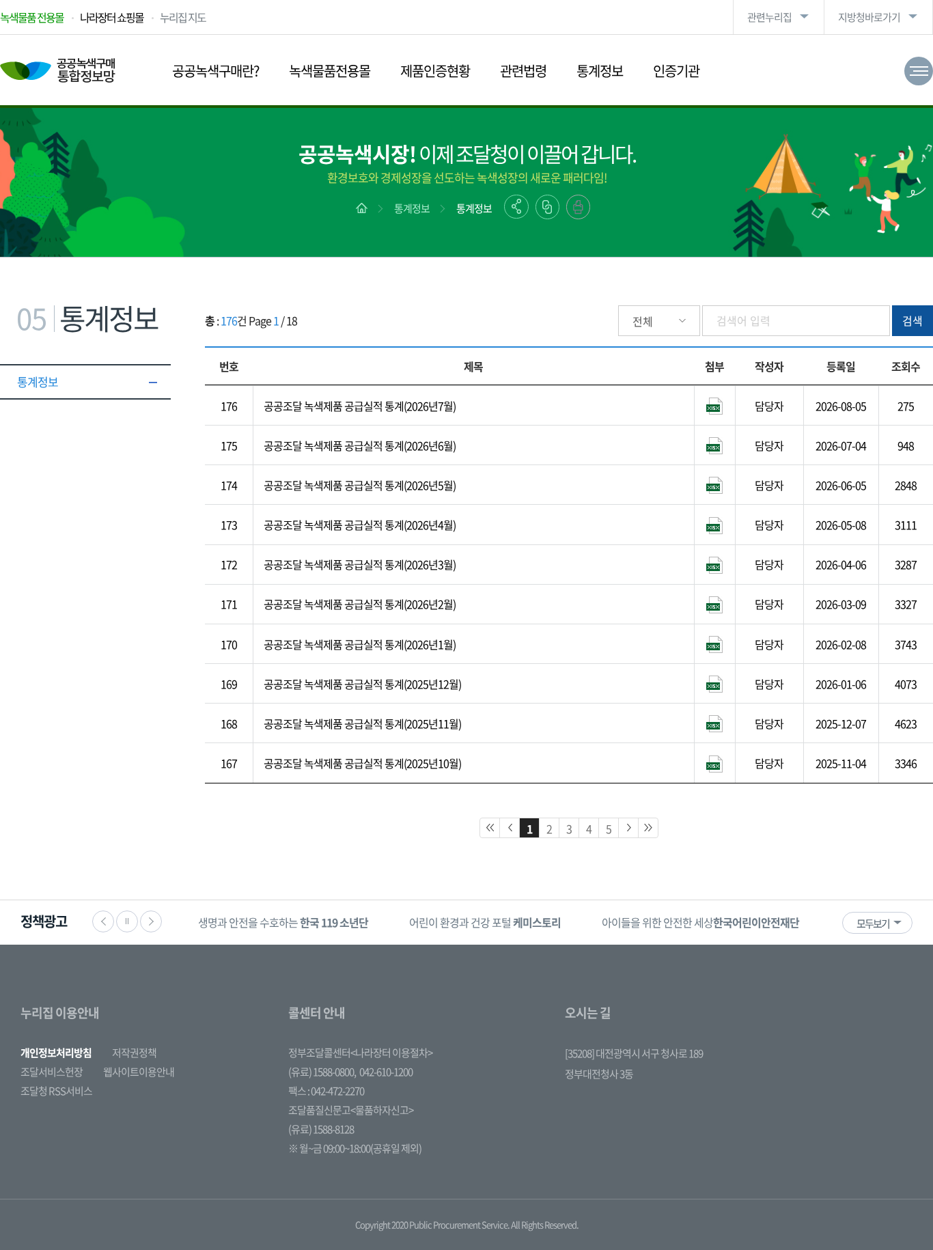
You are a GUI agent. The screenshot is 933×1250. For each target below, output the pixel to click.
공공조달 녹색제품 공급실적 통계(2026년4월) (360, 524)
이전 (103, 921)
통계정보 (599, 71)
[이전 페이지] (509, 828)
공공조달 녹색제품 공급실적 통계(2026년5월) (360, 485)
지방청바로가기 (869, 17)
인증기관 (676, 71)
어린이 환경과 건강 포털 (485, 922)
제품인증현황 (435, 71)
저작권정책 (134, 1052)
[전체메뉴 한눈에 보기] (918, 71)
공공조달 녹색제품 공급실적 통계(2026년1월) (360, 644)
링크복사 (547, 207)
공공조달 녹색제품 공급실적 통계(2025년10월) (362, 763)
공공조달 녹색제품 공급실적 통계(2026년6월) (360, 445)
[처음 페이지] (489, 828)
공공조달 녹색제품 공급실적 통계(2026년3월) (360, 564)
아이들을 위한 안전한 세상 (700, 922)
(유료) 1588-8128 (321, 1129)
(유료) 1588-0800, (322, 1071)
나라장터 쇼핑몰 (111, 17)
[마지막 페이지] (648, 828)
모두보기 (873, 923)
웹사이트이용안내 (138, 1071)
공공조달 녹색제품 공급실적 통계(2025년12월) (362, 684)
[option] (283, 922)
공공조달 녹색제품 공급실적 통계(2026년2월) (360, 604)
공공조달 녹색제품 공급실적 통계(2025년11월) (362, 723)
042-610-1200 (386, 1071)
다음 (151, 921)
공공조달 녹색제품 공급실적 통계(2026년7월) (360, 406)
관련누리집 (769, 17)
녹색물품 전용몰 (32, 17)
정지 (127, 921)
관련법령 (523, 71)
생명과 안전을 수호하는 (283, 922)
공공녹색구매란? (215, 71)
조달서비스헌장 (51, 1071)
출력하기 (578, 207)
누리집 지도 (183, 17)
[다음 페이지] (628, 828)
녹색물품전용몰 (329, 71)
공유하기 (516, 207)
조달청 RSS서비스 (56, 1090)
